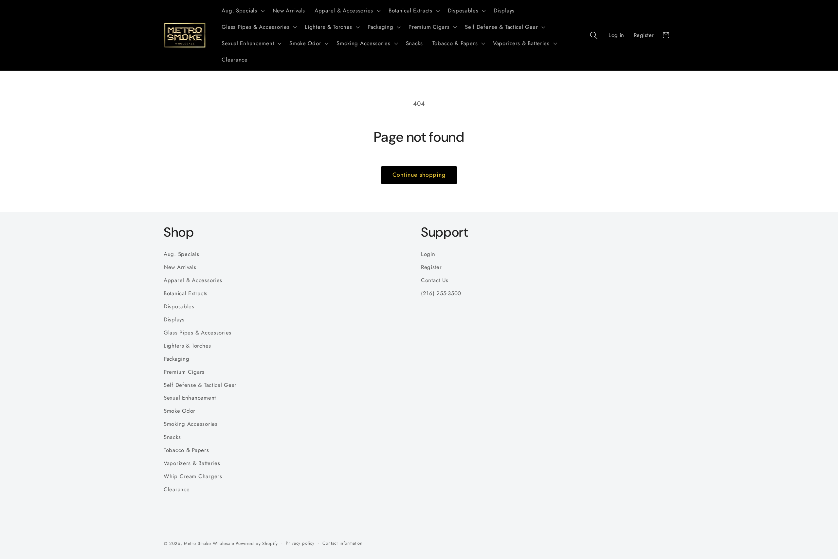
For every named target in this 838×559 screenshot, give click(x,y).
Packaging (176, 359)
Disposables (179, 306)
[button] (242, 11)
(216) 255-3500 (441, 293)
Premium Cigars (184, 372)
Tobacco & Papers (186, 450)
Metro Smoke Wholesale (209, 543)
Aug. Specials (181, 254)
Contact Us (434, 280)
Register (644, 35)
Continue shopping (419, 175)
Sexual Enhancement (190, 398)
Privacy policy (300, 543)
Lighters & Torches (187, 346)
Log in (616, 35)
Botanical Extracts (186, 293)
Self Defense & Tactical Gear (200, 385)
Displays (174, 319)
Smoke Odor (179, 411)
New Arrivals (180, 267)
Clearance (177, 489)
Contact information (342, 543)
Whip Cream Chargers (193, 476)
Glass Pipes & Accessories (197, 332)
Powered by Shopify (257, 543)
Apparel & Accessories (193, 280)
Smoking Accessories (191, 424)
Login (428, 254)
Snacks (172, 437)
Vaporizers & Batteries (192, 463)
